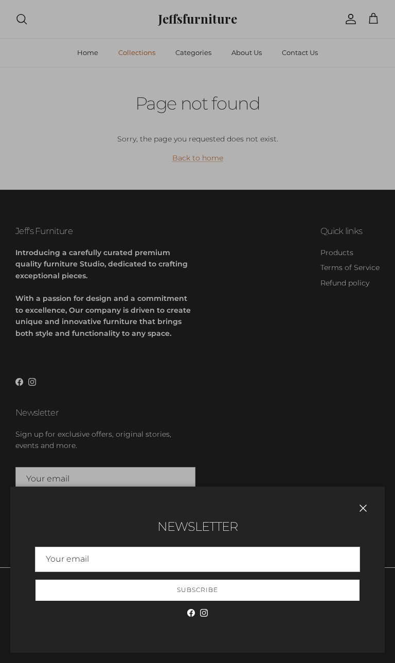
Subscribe (197, 590)
